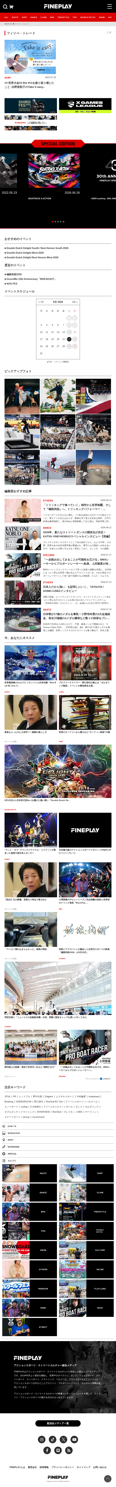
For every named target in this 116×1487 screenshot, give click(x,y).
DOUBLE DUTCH (87, 17)
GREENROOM (23, 1101)
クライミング (27, 1112)
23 (75, 339)
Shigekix (49, 1096)
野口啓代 (38, 1101)
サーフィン (91, 1112)
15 (69, 332)
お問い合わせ (100, 1467)
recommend (38, 1117)
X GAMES (35, 1106)
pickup (26, 1117)
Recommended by (93, 1079)
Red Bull (56, 1112)
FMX (75, 17)
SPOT (10, 1140)
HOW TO (12, 1126)
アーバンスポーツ (75, 1101)
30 (75, 346)
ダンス (79, 1106)
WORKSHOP (14, 1133)
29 (69, 346)
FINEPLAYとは (17, 1467)
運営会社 (32, 1467)
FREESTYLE (63, 17)
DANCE (34, 17)
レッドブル (24, 1096)
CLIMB (44, 17)
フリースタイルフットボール (58, 1106)
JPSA (7, 1096)
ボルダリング (92, 1106)
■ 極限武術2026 (13, 274)
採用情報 (44, 1467)
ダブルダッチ (11, 1112)
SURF (24, 17)
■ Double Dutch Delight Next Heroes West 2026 (31, 257)
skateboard (94, 1096)
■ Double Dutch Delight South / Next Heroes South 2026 (36, 248)
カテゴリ (12, 1161)
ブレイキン (69, 1112)
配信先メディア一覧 (58, 1423)
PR (14, 1096)
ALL (6, 17)
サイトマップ (83, 1467)
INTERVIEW (43, 1112)
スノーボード (11, 1106)
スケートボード (12, 1117)
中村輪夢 (81, 1096)
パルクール (92, 1101)
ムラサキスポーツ (65, 1096)
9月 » (74, 302)
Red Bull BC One (54, 1101)
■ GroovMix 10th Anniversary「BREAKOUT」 (31, 279)
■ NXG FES (11, 283)
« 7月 (41, 302)
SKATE (15, 17)
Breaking (9, 1101)
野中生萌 (37, 1096)
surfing (24, 1106)
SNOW (102, 17)
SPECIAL (12, 1154)
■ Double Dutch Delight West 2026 (24, 253)
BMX (52, 17)
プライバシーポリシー (62, 1467)
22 (69, 339)
